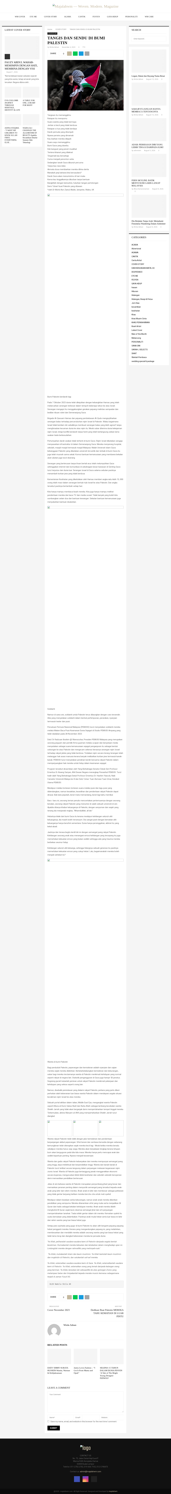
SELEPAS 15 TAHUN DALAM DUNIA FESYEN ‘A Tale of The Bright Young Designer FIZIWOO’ (111, 1373)
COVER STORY (50, 17)
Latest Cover (137, 330)
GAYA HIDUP (112, 17)
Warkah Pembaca (139, 357)
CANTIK (81, 17)
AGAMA (67, 17)
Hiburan (135, 291)
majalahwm (113, 1491)
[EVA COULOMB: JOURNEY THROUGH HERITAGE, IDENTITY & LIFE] (13, 92)
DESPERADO (137, 272)
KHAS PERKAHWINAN (141, 322)
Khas (134, 315)
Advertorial (136, 249)
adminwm (137, 150)
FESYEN (96, 17)
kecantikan (136, 307)
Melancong (136, 338)
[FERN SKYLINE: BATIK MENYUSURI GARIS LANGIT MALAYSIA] (149, 165)
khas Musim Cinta (139, 319)
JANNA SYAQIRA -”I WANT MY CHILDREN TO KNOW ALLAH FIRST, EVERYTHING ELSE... (12, 135)
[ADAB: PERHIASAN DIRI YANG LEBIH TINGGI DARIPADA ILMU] (149, 129)
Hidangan (136, 295)
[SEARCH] (163, 38)
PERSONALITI (131, 17)
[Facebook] (77, 1479)
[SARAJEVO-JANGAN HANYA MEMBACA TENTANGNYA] (149, 94)
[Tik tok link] (94, 1479)
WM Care (149, 17)
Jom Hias (135, 303)
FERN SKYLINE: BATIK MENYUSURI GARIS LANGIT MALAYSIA (146, 183)
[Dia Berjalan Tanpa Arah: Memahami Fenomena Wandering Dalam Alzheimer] (149, 206)
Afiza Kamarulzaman (141, 189)
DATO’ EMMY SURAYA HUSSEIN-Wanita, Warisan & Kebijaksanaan (58, 1370)
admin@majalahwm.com (90, 1471)
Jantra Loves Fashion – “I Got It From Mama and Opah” (84, 1370)
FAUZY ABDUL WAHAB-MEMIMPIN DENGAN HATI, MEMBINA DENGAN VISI (21, 65)
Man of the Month (139, 334)
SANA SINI (136, 346)
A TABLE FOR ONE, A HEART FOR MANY (29, 102)
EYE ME (33, 17)
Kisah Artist (136, 326)
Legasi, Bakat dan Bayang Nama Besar (148, 76)
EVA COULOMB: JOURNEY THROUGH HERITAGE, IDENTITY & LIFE (12, 105)
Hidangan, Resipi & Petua (142, 299)
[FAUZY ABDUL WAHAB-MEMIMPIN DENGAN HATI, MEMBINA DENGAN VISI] (22, 47)
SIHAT (134, 353)
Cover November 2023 (58, 1310)
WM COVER (20, 17)
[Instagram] (85, 1479)
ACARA (135, 245)
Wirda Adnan (54, 47)
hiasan (134, 287)
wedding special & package (143, 361)
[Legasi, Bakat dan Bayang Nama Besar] (149, 60)
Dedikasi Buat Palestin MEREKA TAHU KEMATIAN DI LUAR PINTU (107, 1313)
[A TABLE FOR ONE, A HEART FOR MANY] (31, 92)
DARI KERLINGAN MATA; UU (143, 268)
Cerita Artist (137, 260)
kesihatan (136, 311)
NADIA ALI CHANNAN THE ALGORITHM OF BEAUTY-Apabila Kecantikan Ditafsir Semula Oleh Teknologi (30, 135)
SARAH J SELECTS (140, 350)
